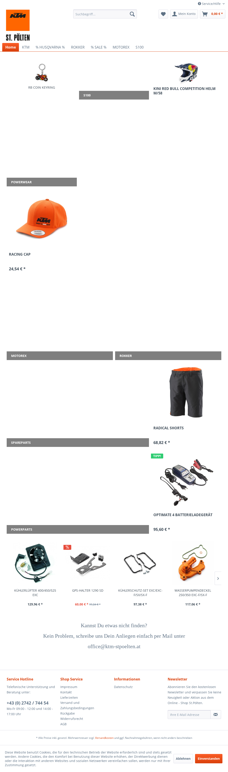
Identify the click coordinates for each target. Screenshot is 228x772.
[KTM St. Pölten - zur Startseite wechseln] (17, 25)
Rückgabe (67, 713)
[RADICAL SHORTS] (186, 393)
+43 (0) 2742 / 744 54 (28, 703)
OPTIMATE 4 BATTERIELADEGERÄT (182, 515)
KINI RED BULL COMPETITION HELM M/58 (184, 90)
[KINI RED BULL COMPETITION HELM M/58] (186, 73)
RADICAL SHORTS (168, 428)
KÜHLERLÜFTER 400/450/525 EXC (35, 592)
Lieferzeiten (69, 697)
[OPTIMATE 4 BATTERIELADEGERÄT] (186, 479)
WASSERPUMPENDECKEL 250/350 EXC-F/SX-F (193, 592)
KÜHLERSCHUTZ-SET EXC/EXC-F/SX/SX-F (140, 592)
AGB (63, 724)
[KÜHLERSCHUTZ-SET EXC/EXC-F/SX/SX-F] (140, 563)
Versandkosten (104, 738)
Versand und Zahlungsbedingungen (77, 705)
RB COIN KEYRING (41, 87)
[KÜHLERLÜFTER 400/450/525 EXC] (35, 563)
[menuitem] (105, 14)
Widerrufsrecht (71, 719)
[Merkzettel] (163, 14)
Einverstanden (209, 758)
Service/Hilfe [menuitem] (211, 4)
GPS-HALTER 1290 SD (87, 590)
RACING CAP (20, 254)
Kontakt (66, 692)
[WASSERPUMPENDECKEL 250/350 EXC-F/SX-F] (193, 563)
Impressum (68, 687)
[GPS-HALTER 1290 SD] (88, 563)
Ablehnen (183, 758)
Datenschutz (123, 687)
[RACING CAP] (42, 219)
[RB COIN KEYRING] (41, 72)
